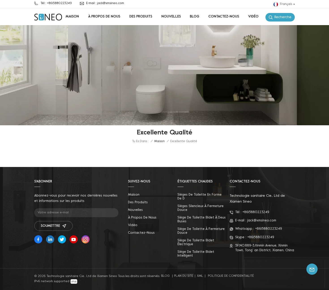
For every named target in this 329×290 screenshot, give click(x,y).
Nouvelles (171, 16)
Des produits (140, 16)
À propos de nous (104, 16)
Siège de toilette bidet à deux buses (201, 219)
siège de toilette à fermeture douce (201, 230)
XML (200, 276)
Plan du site (183, 276)
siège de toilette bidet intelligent (195, 253)
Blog (194, 16)
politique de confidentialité (231, 276)
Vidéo (253, 16)
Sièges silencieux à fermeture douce (200, 208)
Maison (72, 16)
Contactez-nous (223, 16)
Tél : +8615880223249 (56, 3)
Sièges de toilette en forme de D (199, 196)
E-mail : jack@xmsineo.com (105, 3)
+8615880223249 (255, 212)
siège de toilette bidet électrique (195, 242)
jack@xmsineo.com (261, 220)
